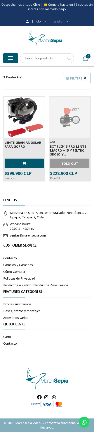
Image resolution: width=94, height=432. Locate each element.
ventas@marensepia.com (28, 235)
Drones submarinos (17, 304)
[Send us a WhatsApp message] (84, 422)
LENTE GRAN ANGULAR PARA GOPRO (23, 144)
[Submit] (69, 58)
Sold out (69, 163)
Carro (7, 337)
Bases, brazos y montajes (21, 311)
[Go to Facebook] (39, 397)
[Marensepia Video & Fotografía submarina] (45, 39)
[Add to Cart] (24, 163)
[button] (41, 21)
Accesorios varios (15, 318)
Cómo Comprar (14, 272)
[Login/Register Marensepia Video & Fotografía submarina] (27, 21)
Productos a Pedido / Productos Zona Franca (35, 285)
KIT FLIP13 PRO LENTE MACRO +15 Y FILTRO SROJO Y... (68, 150)
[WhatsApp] (54, 397)
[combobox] (47, 58)
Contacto (10, 258)
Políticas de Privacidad (19, 278)
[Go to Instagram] (46, 397)
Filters (77, 78)
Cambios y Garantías (18, 265)
